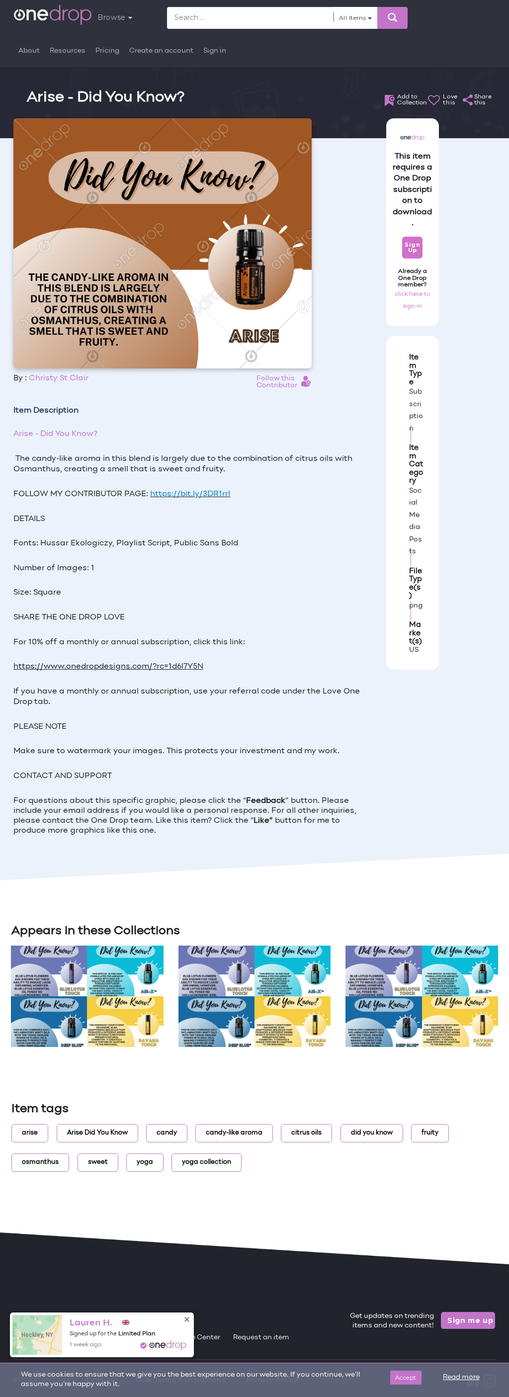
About (29, 51)
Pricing (107, 51)
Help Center (199, 1337)
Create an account (161, 51)
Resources (67, 51)
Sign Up (412, 247)
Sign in (214, 51)
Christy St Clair (58, 378)
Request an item (261, 1337)
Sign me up (470, 1320)
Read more (461, 1377)
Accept (406, 1377)
